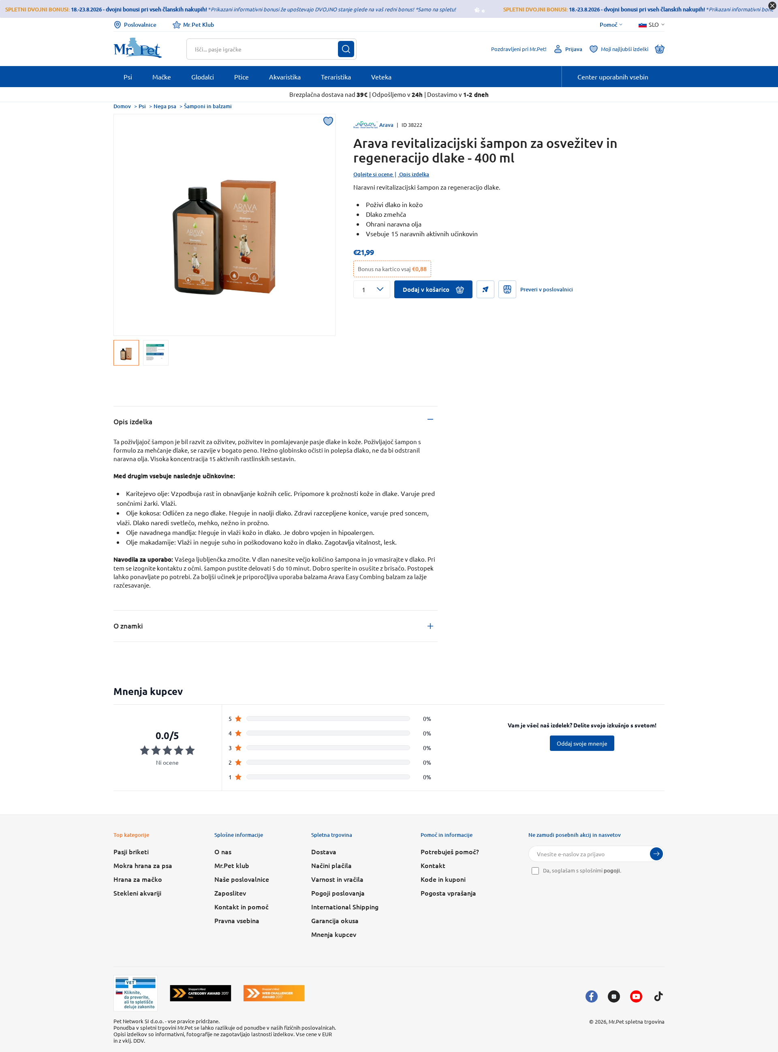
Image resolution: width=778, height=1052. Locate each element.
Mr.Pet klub (231, 865)
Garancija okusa (335, 920)
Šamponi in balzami (208, 106)
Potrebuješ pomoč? (450, 851)
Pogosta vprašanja (448, 892)
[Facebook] (592, 996)
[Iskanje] (346, 49)
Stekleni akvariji (137, 892)
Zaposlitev (230, 892)
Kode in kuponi (443, 879)
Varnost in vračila (337, 879)
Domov (122, 106)
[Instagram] (614, 996)
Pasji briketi (131, 851)
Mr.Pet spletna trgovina (637, 1021)
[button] (371, 289)
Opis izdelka (414, 174)
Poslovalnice (140, 24)
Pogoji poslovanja (338, 892)
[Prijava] (656, 853)
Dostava (323, 851)
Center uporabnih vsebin (612, 77)
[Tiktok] (658, 996)
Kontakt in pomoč (241, 906)
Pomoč (609, 24)
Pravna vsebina (236, 920)
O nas (222, 851)
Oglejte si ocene (373, 174)
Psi (142, 106)
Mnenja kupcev (333, 934)
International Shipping (344, 906)
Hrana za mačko (137, 879)
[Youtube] (636, 996)
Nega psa (165, 106)
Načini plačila (331, 865)
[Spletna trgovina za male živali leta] (200, 993)
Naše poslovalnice (241, 879)
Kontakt (433, 865)
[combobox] (266, 49)
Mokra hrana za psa (142, 865)
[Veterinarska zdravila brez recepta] (135, 993)
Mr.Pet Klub (198, 24)
